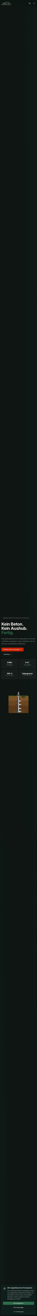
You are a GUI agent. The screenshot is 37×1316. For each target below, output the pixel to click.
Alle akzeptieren (18, 1303)
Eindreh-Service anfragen (11, 649)
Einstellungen (19, 1311)
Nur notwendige (18, 1307)
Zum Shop (7, 654)
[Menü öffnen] (34, 3)
